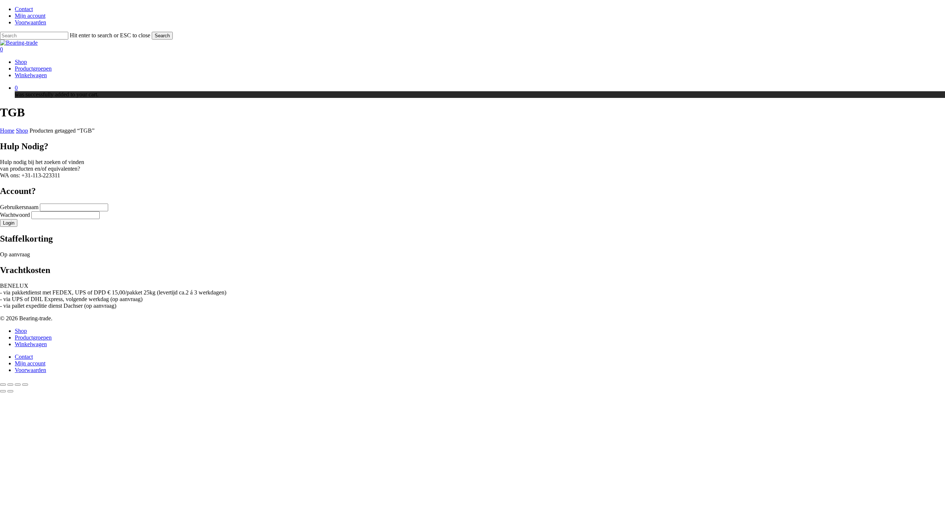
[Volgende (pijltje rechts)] (10, 391)
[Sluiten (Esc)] (25, 384)
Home (7, 130)
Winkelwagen (31, 344)
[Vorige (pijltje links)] (3, 391)
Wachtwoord (15, 215)
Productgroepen (33, 337)
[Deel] (18, 384)
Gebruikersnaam (20, 207)
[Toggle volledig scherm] (10, 384)
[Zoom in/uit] (3, 384)
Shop (22, 130)
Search (162, 35)
